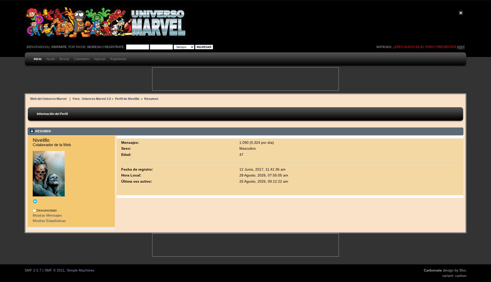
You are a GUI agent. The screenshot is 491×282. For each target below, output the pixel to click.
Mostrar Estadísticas (49, 221)
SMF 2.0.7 (33, 270)
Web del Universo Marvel (48, 98)
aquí (460, 47)
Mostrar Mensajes (47, 215)
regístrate (114, 47)
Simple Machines (80, 270)
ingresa (94, 47)
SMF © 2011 (54, 270)
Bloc (463, 270)
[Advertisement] (245, 78)
